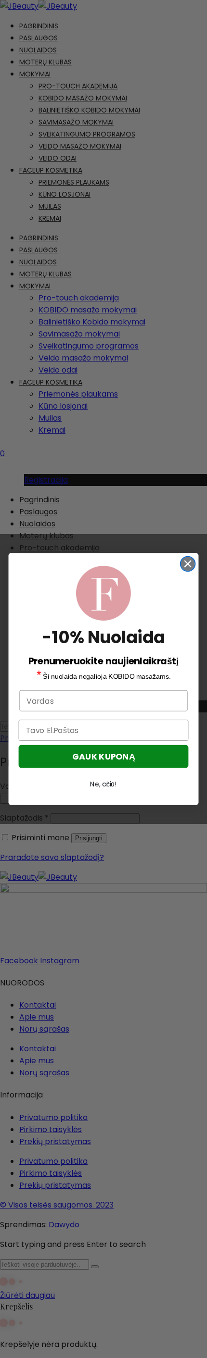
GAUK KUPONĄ (103, 756)
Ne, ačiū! (103, 784)
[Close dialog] (188, 564)
